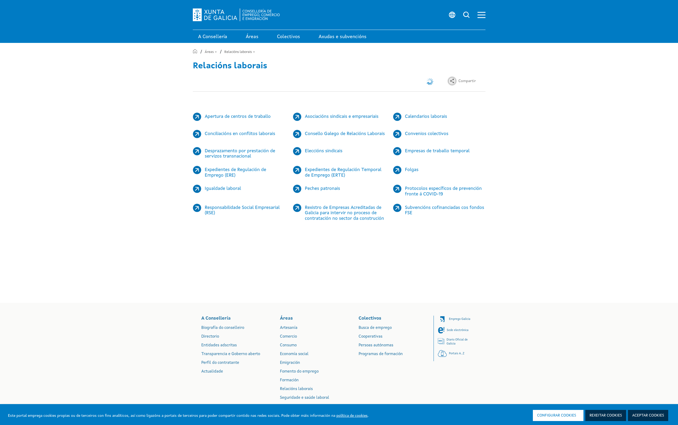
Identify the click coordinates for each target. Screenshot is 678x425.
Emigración (290, 363)
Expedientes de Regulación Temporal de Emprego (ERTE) (343, 173)
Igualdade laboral (223, 188)
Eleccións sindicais (323, 151)
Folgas (411, 170)
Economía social (294, 354)
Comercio (288, 337)
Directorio (210, 337)
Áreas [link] (252, 36)
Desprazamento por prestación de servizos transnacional (240, 154)
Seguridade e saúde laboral (304, 398)
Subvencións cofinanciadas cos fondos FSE (444, 210)
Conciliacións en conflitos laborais (240, 134)
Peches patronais (322, 188)
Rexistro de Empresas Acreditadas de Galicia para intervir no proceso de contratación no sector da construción (344, 213)
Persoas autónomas (376, 345)
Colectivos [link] (288, 36)
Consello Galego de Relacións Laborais (345, 134)
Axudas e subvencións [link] (343, 36)
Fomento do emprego (299, 372)
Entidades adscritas (219, 345)
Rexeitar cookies (606, 415)
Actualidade (212, 372)
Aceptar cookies (648, 415)
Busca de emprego (375, 328)
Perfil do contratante (220, 363)
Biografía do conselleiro (222, 328)
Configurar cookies (556, 415)
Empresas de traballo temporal (437, 151)
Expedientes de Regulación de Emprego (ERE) (235, 173)
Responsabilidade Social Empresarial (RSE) (242, 210)
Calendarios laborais (426, 116)
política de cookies (352, 416)
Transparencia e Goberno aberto (230, 354)
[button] (481, 15)
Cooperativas (370, 337)
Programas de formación (381, 354)
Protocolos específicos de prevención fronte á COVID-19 (443, 191)
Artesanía (288, 328)
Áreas (210, 52)
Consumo (288, 345)
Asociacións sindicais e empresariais (341, 116)
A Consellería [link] (212, 36)
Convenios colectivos (426, 134)
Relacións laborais (238, 52)
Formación (289, 380)
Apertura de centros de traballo (238, 116)
